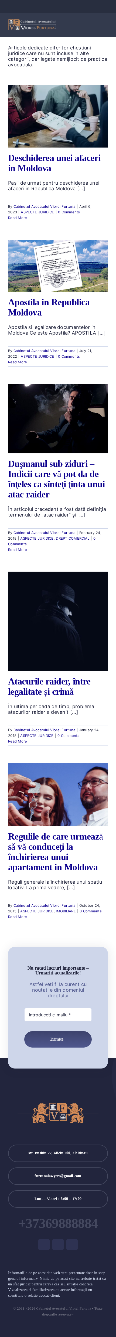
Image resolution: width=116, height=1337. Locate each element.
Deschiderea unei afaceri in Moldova (54, 163)
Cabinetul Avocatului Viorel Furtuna (44, 206)
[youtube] (58, 6)
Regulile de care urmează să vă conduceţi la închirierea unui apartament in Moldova (55, 851)
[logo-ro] (32, 21)
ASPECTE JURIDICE (37, 212)
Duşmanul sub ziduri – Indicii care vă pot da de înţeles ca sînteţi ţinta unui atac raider (56, 479)
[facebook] (49, 6)
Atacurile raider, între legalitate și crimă (49, 686)
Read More (17, 218)
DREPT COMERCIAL (72, 538)
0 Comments (69, 212)
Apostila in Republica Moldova (49, 307)
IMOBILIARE (66, 911)
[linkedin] (66, 6)
